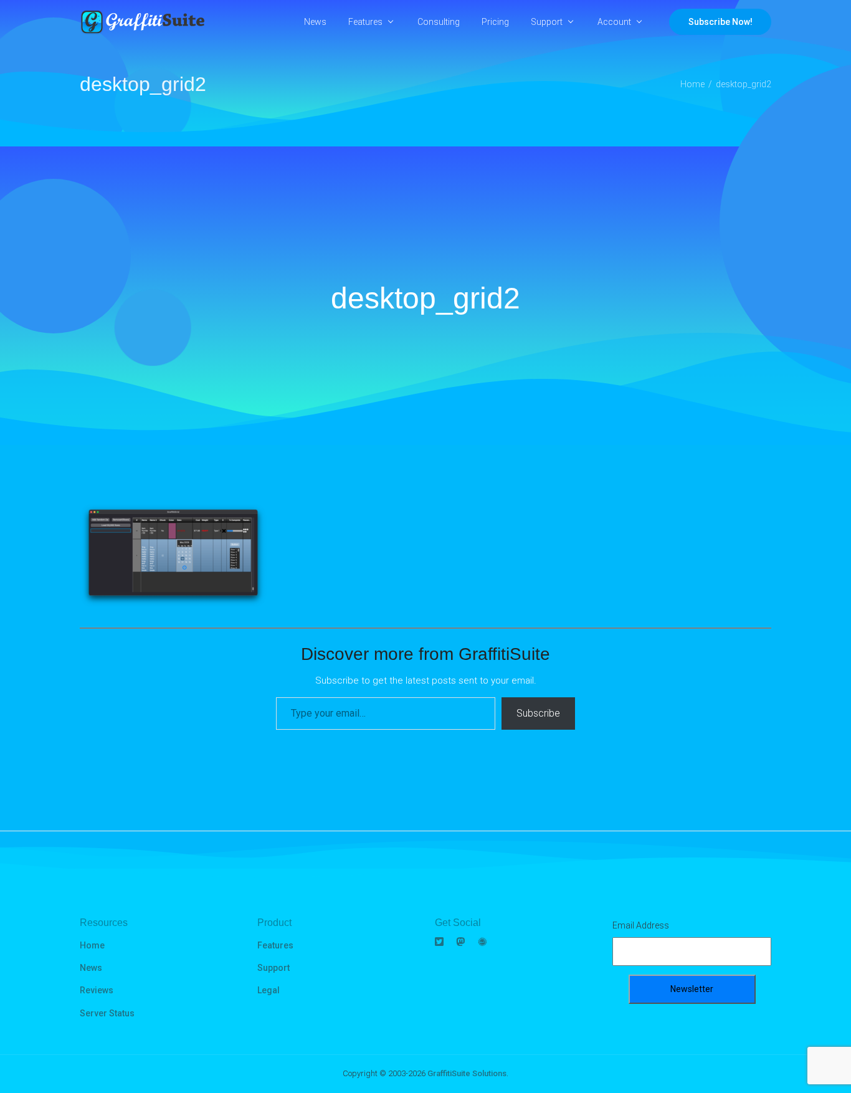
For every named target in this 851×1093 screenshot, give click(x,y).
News (315, 22)
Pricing (495, 22)
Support (547, 22)
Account (614, 22)
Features (365, 22)
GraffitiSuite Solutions (466, 1073)
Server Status (107, 1013)
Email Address (640, 925)
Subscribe (538, 713)
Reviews (96, 990)
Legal (268, 990)
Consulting (438, 22)
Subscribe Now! (720, 22)
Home (92, 945)
